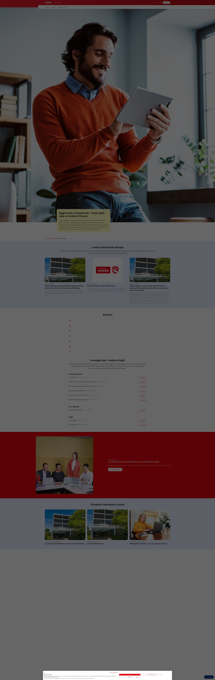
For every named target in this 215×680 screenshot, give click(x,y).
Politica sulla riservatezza (113, 672)
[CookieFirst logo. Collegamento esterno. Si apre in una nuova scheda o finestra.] (44, 673)
